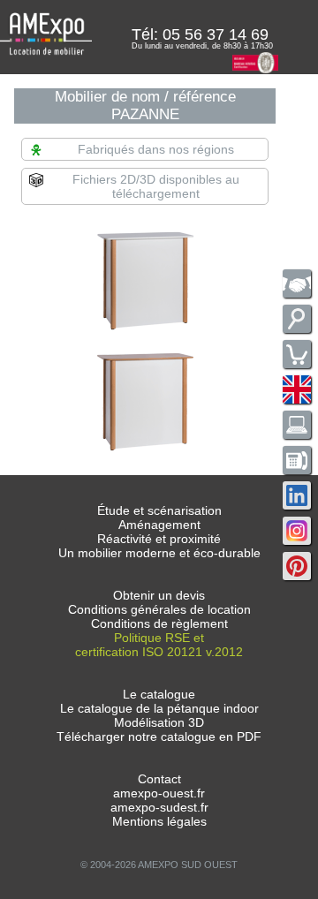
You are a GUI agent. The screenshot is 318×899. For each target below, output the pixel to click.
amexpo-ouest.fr (159, 793)
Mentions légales (159, 821)
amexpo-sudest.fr (159, 807)
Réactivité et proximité (159, 539)
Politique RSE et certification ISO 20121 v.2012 (159, 645)
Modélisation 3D (159, 722)
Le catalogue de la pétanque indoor (159, 708)
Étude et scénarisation (159, 510)
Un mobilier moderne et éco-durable (159, 553)
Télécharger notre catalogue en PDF (159, 736)
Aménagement (159, 524)
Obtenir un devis (159, 595)
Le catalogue (159, 694)
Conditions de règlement (159, 623)
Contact (159, 779)
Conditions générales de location (159, 609)
